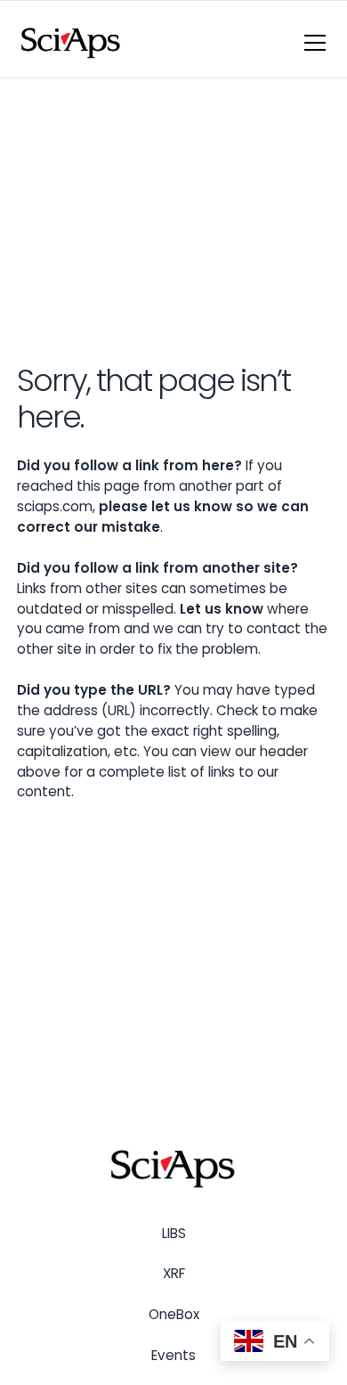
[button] (311, 42)
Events (173, 1355)
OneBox (174, 1314)
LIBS (174, 1233)
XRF (174, 1273)
